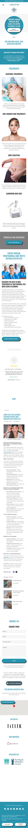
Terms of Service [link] (16, 667)
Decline (7, 824)
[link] (14, 10)
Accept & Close (20, 824)
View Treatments (14, 242)
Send (14, 660)
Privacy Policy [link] (8, 667)
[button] (3, 4)
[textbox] (14, 631)
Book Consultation (14, 30)
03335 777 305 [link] (15, 5)
